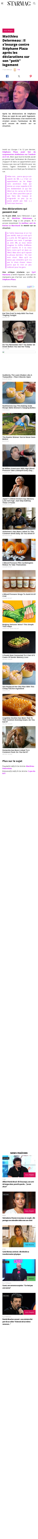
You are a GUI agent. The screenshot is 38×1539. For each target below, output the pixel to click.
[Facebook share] (7, 76)
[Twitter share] (19, 76)
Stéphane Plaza (9, 279)
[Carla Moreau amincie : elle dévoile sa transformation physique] (19, 1236)
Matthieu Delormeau (22, 218)
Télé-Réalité (29, 1245)
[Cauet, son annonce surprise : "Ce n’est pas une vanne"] (19, 1270)
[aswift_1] (19, 22)
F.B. (19, 69)
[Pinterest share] (31, 76)
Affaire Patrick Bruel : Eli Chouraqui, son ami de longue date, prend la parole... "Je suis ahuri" (18, 1184)
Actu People (29, 1175)
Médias (31, 1278)
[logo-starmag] (19, 3)
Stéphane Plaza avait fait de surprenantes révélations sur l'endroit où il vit (19, 154)
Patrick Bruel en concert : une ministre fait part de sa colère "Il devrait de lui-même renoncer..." (17, 1321)
